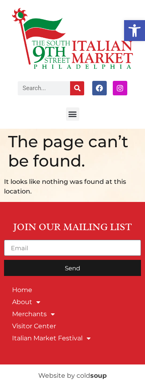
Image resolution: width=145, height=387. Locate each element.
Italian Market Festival (47, 338)
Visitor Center (34, 326)
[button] (134, 30)
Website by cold (72, 375)
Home (22, 290)
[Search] (77, 88)
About (22, 302)
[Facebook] (99, 88)
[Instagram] (120, 88)
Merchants (29, 314)
